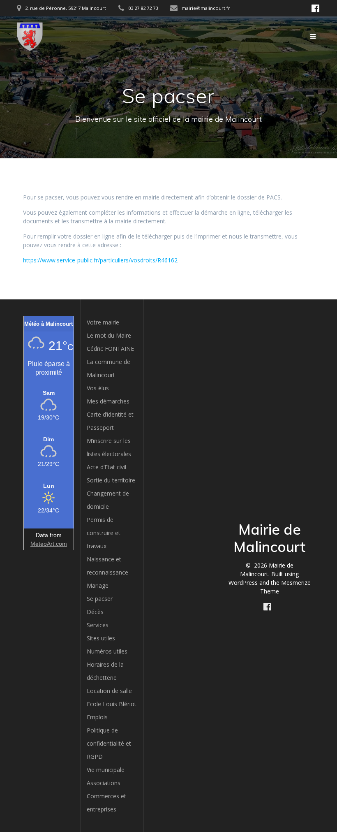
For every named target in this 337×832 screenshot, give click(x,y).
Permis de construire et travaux (103, 533)
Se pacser (100, 599)
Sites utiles (101, 638)
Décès (95, 612)
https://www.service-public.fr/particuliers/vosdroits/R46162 (100, 260)
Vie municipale (106, 770)
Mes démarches (108, 401)
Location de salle (109, 691)
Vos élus (98, 388)
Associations (103, 783)
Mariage (97, 585)
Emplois (97, 717)
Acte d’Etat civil (106, 467)
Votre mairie (103, 322)
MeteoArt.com (48, 543)
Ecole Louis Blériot (111, 704)
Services (97, 625)
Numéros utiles (107, 651)
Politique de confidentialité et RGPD (109, 743)
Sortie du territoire (111, 480)
